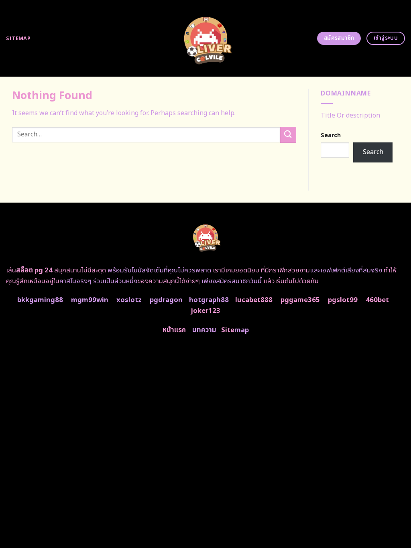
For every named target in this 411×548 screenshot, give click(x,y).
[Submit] (288, 134)
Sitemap (18, 39)
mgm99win (89, 300)
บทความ (204, 330)
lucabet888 (254, 300)
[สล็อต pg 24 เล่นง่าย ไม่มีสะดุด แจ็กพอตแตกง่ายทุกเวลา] (206, 38)
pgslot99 (343, 300)
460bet (377, 300)
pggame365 (300, 300)
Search (331, 135)
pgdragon (166, 300)
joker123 (205, 311)
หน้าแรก (174, 330)
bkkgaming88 (40, 300)
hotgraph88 (209, 300)
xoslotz (129, 300)
